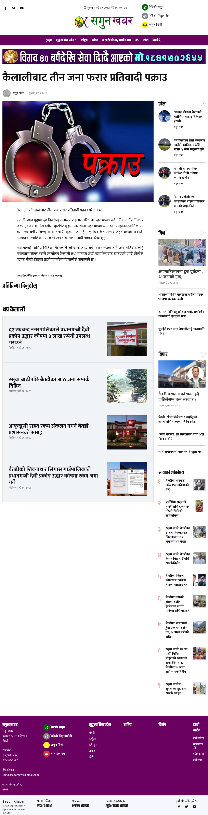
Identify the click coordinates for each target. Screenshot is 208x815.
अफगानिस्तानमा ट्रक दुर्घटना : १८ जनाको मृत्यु (180, 274)
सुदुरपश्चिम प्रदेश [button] (65, 40)
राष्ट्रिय (84, 40)
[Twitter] (14, 8)
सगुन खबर (18, 93)
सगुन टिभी (155, 24)
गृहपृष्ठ (49, 40)
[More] (203, 103)
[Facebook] (5, 8)
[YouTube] (22, 8)
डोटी (91, 757)
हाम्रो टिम (197, 760)
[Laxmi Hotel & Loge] (104, 56)
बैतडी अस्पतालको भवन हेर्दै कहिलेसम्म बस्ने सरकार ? (178, 397)
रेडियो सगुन (156, 7)
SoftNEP (6, 813)
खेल (145, 40)
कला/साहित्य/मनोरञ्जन (116, 40)
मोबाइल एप (57, 753)
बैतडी (92, 733)
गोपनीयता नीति (198, 746)
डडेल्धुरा (93, 745)
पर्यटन (95, 40)
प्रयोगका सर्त (199, 754)
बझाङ (92, 751)
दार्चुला (92, 739)
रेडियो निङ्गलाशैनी (159, 16)
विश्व (137, 40)
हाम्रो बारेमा (198, 738)
